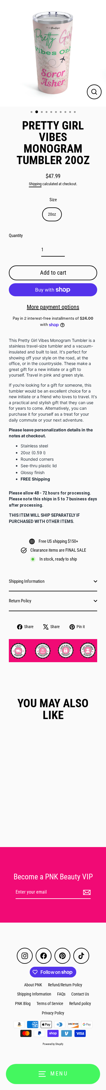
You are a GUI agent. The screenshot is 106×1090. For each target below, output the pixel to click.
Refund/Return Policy (65, 984)
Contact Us (80, 994)
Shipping (35, 184)
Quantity (16, 235)
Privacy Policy (53, 1013)
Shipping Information (26, 581)
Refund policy (80, 1003)
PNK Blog (23, 1003)
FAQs (61, 994)
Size (53, 199)
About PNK (33, 984)
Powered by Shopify (53, 1044)
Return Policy (20, 601)
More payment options (53, 306)
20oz (52, 214)
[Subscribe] (86, 892)
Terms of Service (50, 1003)
